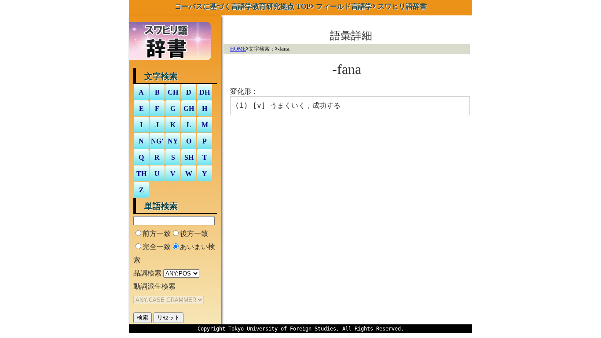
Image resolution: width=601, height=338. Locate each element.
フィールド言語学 (344, 6)
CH (173, 92)
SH (189, 157)
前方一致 (157, 233)
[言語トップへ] (172, 61)
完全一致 (157, 246)
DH (204, 92)
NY (173, 141)
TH (141, 173)
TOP (243, 6)
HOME (238, 49)
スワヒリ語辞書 (402, 6)
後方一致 (194, 233)
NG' (157, 141)
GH (188, 108)
